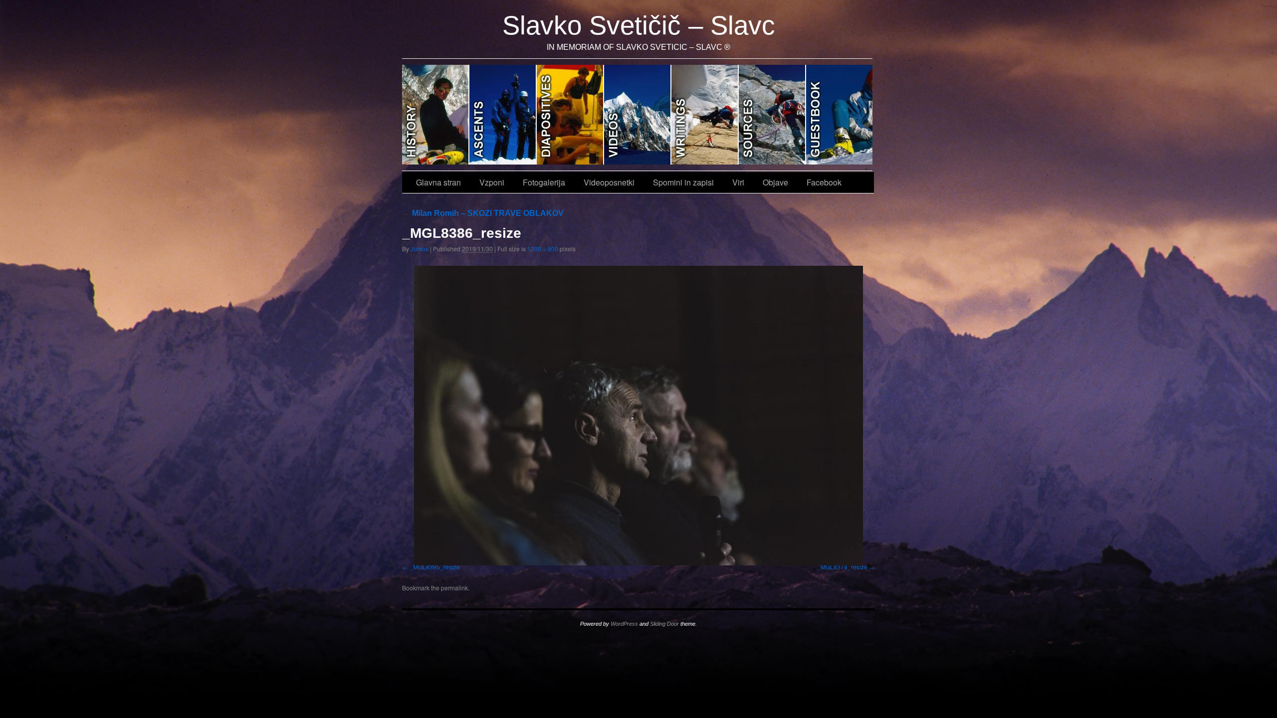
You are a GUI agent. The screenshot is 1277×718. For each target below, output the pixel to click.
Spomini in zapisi (705, 115)
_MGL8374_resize (842, 566)
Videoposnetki (637, 115)
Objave (839, 115)
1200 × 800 (542, 248)
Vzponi (503, 115)
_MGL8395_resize (435, 566)
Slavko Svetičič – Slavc (638, 25)
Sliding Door (664, 624)
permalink (454, 587)
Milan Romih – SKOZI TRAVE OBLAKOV (483, 213)
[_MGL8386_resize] (638, 415)
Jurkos (419, 248)
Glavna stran (435, 115)
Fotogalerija (570, 115)
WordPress (624, 624)
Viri (772, 115)
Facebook (824, 182)
